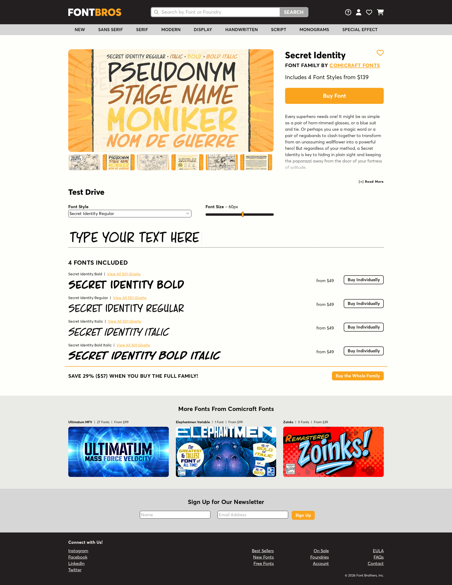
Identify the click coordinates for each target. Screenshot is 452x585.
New (80, 29)
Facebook (77, 557)
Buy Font (334, 95)
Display (203, 29)
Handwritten (241, 29)
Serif (142, 29)
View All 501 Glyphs (124, 274)
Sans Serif (110, 29)
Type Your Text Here (134, 236)
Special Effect (360, 29)
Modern (171, 29)
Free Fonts (264, 563)
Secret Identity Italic (85, 321)
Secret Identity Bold (85, 274)
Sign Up (303, 515)
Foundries (319, 557)
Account (321, 563)
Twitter (74, 570)
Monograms (314, 29)
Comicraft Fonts (354, 65)
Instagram (78, 550)
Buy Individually (364, 279)
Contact (376, 563)
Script (278, 29)
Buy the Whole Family (358, 375)
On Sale (321, 550)
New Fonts (263, 557)
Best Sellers (263, 550)
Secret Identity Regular (88, 297)
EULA (378, 550)
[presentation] (371, 181)
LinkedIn (76, 563)
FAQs (379, 557)
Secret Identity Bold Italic (90, 345)
